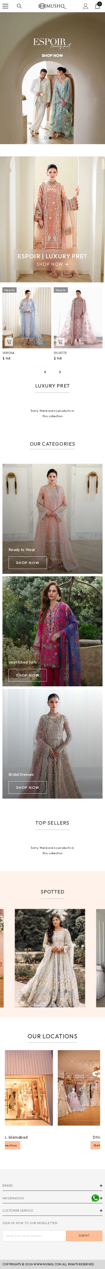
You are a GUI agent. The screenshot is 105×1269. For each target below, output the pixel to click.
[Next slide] (59, 372)
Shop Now (49, 264)
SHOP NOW (27, 562)
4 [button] (60, 138)
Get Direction (68, 1145)
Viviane (59, 353)
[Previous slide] (45, 372)
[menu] (5, 6)
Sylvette (9, 353)
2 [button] (50, 138)
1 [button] (45, 138)
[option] (52, 78)
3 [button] (55, 138)
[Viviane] (78, 317)
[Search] (19, 6)
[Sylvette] (26, 317)
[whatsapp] (95, 1198)
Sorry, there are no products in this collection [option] (52, 413)
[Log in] (85, 6)
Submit (84, 1235)
